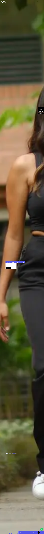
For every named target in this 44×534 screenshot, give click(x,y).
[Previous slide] (6, 453)
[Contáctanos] (41, 529)
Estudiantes (40, 109)
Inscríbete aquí (22, 532)
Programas (40, 107)
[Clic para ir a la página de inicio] (3, 1)
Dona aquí (35, 532)
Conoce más (8, 268)
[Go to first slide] (7, 453)
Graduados (40, 113)
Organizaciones (41, 111)
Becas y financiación (29, 532)
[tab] (9, 453)
